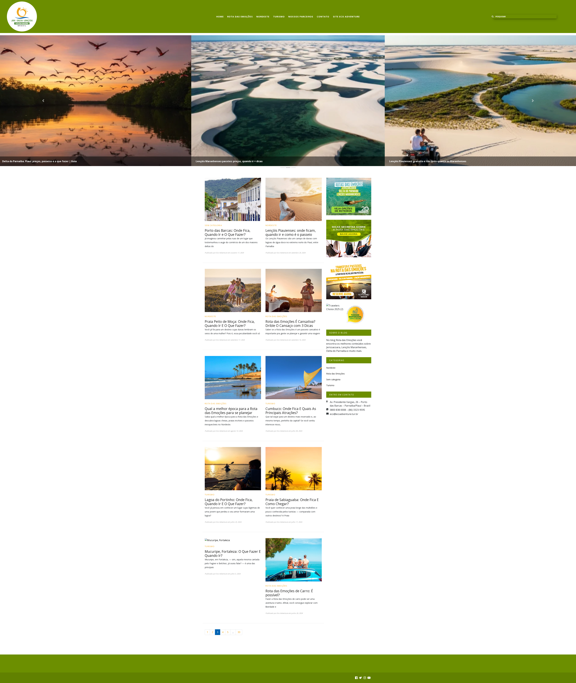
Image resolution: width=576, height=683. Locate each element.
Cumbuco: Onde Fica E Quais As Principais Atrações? (291, 410)
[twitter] (360, 678)
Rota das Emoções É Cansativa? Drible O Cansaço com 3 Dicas (290, 323)
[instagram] (365, 678)
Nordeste (263, 16)
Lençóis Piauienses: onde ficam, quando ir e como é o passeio (291, 232)
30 (239, 632)
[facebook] (356, 678)
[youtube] (369, 678)
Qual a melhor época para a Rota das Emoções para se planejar (231, 410)
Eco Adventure (221, 253)
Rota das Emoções (240, 16)
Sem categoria (213, 225)
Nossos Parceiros (300, 16)
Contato (323, 16)
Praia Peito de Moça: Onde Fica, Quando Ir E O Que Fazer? (230, 323)
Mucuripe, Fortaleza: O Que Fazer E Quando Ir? (233, 553)
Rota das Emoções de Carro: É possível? (289, 592)
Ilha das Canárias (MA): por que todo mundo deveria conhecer (426, 161)
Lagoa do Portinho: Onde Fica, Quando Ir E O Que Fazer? (229, 501)
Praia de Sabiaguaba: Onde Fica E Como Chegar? (292, 501)
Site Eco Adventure (346, 16)
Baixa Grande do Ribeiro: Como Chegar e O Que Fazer (228, 161)
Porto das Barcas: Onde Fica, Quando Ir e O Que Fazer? (227, 232)
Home (220, 16)
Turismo (279, 16)
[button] (43, 100)
